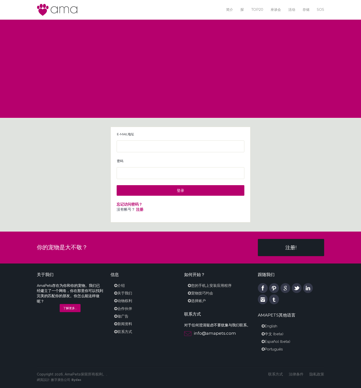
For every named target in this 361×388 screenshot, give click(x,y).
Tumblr (274, 299)
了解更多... (70, 308)
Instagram (263, 299)
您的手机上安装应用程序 (211, 285)
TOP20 (257, 9)
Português (274, 349)
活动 (291, 9)
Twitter (297, 288)
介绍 (121, 285)
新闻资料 (124, 324)
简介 (229, 9)
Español (272, 341)
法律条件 (296, 374)
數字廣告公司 (60, 380)
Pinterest (274, 288)
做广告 (122, 316)
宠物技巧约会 (202, 293)
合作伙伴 (124, 308)
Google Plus (285, 288)
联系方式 (124, 332)
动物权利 (124, 301)
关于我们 (124, 293)
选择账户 (198, 301)
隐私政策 (316, 374)
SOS (320, 9)
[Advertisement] (180, 56)
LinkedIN (308, 288)
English (271, 326)
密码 (120, 161)
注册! (291, 247)
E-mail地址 (125, 134)
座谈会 (276, 9)
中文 (268, 334)
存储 (306, 9)
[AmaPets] (58, 9)
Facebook (263, 288)
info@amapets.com (215, 333)
